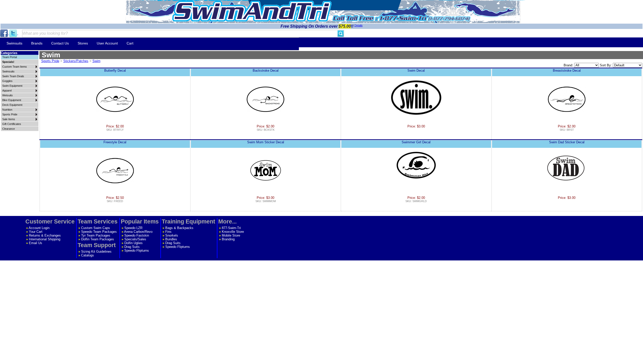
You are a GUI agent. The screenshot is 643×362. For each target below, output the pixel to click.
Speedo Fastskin (136, 235)
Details (358, 25)
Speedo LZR (133, 228)
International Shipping (44, 239)
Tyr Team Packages (95, 235)
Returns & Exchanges (45, 235)
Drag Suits (132, 247)
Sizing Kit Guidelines (96, 251)
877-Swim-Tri (231, 228)
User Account (107, 43)
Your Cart (35, 232)
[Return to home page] (252, 11)
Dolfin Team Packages (97, 239)
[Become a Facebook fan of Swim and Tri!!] (4, 33)
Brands (36, 43)
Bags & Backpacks (179, 228)
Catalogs (87, 255)
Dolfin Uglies (133, 243)
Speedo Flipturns (136, 250)
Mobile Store (231, 235)
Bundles (171, 239)
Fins (168, 232)
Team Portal (9, 57)
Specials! (8, 61)
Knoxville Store (233, 232)
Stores (83, 43)
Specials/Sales (135, 239)
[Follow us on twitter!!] (13, 33)
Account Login (39, 228)
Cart (130, 43)
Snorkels (171, 235)
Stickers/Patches (75, 61)
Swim (96, 61)
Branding (228, 239)
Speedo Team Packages (99, 232)
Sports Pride (50, 61)
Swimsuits (14, 43)
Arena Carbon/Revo (138, 232)
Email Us (35, 243)
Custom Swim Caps (95, 228)
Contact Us (60, 43)
